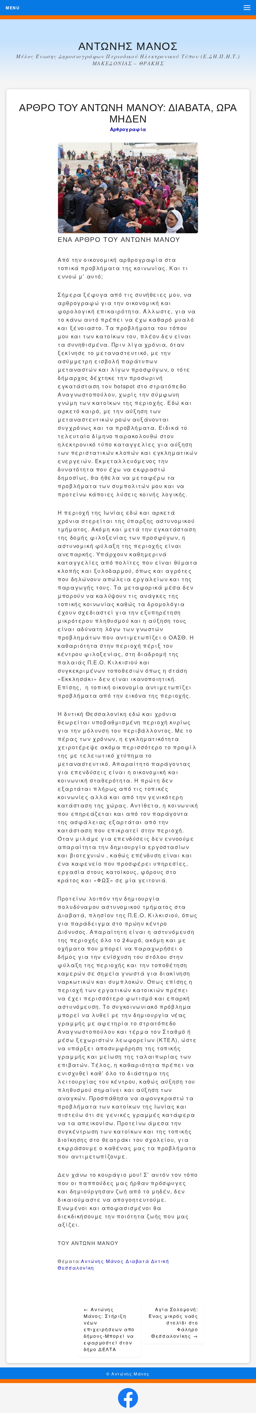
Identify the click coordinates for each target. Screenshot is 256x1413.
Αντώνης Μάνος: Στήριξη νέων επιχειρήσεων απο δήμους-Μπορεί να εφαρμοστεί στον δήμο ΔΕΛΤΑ (109, 1329)
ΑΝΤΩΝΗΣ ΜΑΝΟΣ (128, 46)
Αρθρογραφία (128, 129)
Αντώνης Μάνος (102, 1261)
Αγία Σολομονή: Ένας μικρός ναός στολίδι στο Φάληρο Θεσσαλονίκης (173, 1322)
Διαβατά (137, 1261)
